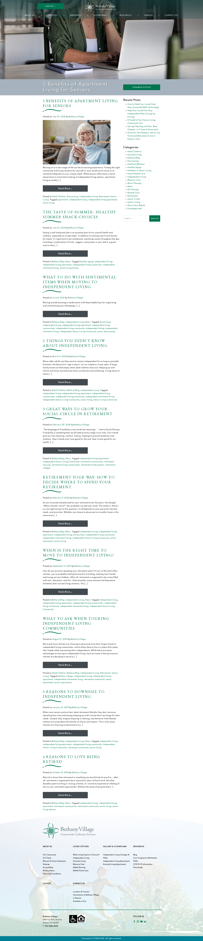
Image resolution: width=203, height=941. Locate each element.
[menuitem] (30, 15)
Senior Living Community (105, 400)
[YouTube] (141, 921)
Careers (148, 15)
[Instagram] (138, 921)
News (68, 262)
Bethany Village (76, 117)
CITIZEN (95, 938)
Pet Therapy (133, 190)
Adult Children (59, 197)
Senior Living (133, 202)
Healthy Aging (134, 167)
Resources (125, 15)
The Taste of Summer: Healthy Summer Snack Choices (79, 214)
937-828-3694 (51, 926)
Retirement (104, 197)
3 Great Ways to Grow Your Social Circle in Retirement (77, 411)
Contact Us (171, 15)
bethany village (65, 676)
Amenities (75, 15)
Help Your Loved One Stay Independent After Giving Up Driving (141, 114)
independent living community (87, 265)
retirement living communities (65, 465)
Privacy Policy (49, 871)
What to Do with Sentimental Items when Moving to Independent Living (80, 282)
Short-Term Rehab (136, 205)
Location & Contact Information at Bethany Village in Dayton (86, 895)
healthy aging (86, 262)
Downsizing (72, 197)
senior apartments (63, 683)
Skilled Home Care (80, 871)
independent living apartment (102, 200)
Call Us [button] (49, 6)
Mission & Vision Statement (54, 861)
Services (52, 15)
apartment (63, 200)
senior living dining (69, 268)
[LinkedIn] (145, 921)
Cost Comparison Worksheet (145, 858)
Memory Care (134, 180)
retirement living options (92, 465)
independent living (78, 200)
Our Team (47, 858)
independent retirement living (100, 397)
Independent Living (88, 197)
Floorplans (100, 15)
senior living (49, 203)
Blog (135, 855)
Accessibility (48, 867)
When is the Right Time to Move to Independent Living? (78, 553)
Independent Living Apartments (116, 861)
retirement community (94, 679)
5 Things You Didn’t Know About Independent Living (75, 343)
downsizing (105, 322)
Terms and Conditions (52, 874)
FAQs (135, 861)
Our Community (49, 855)
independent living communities (69, 535)
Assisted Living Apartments (114, 864)
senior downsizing (106, 332)
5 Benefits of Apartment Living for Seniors (80, 103)
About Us (29, 15)
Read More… (65, 188)
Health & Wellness (136, 164)
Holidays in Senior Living (139, 171)
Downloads (138, 867)
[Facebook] (134, 921)
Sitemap (46, 864)
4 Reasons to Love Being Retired (71, 759)
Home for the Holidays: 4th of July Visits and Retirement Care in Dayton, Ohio (143, 136)
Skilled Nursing (79, 867)
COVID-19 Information (142, 864)
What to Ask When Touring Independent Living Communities (76, 623)
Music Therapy (134, 183)
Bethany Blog (58, 262)
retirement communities (92, 462)
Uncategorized (134, 209)
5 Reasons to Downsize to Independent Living (74, 694)
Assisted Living (134, 155)
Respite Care (133, 193)
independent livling (95, 328)
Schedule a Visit (142, 87)
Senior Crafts (133, 199)
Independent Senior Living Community (78, 332)
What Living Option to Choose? (86, 855)
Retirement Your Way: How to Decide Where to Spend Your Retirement (79, 482)
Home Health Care (136, 174)
